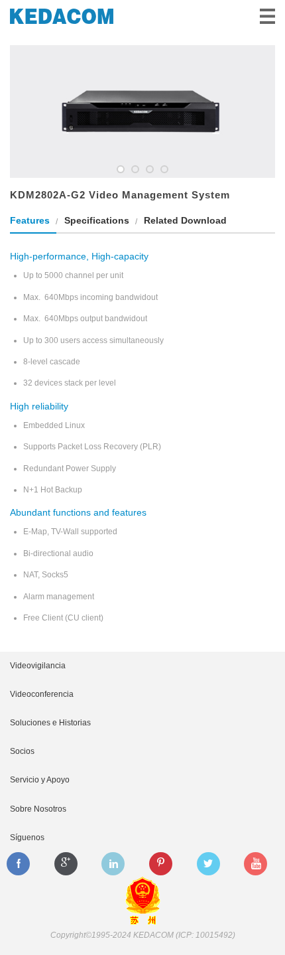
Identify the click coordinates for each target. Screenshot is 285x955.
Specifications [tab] (96, 220)
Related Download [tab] (185, 220)
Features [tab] (30, 220)
